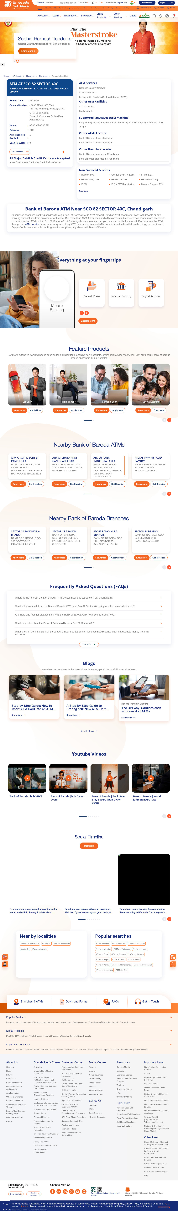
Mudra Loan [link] (65, 1022)
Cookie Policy (8, 1204)
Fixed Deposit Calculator (127, 1118)
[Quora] (84, 1191)
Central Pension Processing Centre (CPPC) (73, 1095)
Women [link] (86, 8)
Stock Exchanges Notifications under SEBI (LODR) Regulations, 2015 (45, 1079)
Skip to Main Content (68, 3)
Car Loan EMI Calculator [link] (85, 1049)
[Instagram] (58, 1191)
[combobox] (173, 957)
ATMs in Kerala (102, 965)
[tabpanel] (89, 40)
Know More (27, 51)
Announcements (96, 1094)
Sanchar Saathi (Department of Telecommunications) (153, 1119)
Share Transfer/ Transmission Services (44, 1094)
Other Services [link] (118, 16)
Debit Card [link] (11, 1036)
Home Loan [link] (26, 1022)
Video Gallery (95, 1082)
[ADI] (5, 964)
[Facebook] (52, 1191)
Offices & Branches (14, 1097)
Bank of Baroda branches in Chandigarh (99, 154)
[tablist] (89, 1032)
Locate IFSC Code (136, 944)
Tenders (120, 1085)
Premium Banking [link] (64, 8)
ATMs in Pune (102, 954)
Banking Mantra (123, 1067)
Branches (93, 1105)
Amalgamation (12, 1093)
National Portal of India (154, 1167)
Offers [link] (133, 16)
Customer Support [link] (145, 7)
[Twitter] (71, 1191)
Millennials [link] (48, 8)
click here (24, 1206)
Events (92, 1071)
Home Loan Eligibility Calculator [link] (134, 1049)
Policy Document (41, 1141)
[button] (154, 16)
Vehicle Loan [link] (53, 1022)
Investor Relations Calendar (46, 1134)
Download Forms (124, 1089)
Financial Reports (41, 1117)
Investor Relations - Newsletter (42, 1128)
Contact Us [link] (160, 7)
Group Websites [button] (15, 1194)
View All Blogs (87, 731)
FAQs (119, 1093)
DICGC (94, 1195)
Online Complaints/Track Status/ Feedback (72, 1085)
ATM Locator (17, 76)
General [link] (40, 8)
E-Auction (121, 1071)
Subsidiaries (147, 3)
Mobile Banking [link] (35, 1036)
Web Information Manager (155, 1171)
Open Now (159, 410)
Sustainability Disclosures (45, 1109)
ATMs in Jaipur (102, 959)
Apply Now (35, 410)
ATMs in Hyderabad (143, 965)
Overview (10, 1067)
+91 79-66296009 (40, 113)
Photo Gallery (95, 1079)
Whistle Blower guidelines (155, 1164)
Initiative (9, 1075)
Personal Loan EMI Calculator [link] (19, 1049)
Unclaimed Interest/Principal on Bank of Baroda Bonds (46, 1104)
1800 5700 (36, 105)
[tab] (89, 1017)
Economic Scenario (125, 1075)
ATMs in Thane (139, 949)
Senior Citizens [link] (95, 8)
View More (86, 644)
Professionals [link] (77, 8)
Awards (92, 1067)
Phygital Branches (97, 1117)
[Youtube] (77, 1191)
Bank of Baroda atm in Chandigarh (96, 138)
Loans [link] (56, 16)
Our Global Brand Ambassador (14, 1087)
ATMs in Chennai (118, 954)
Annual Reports (40, 1113)
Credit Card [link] (22, 1036)
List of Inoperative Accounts (156, 1100)
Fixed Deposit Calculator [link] (108, 1049)
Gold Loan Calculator (126, 1122)
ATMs (91, 1109)
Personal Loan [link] (12, 1022)
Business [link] (49, 2)
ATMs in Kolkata (136, 954)
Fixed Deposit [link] (95, 1022)
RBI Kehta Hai (67, 1080)
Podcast (92, 1086)
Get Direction (35, 484)
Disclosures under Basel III (45, 1145)
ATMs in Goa (121, 970)
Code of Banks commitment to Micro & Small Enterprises (156, 1151)
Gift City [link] (126, 8)
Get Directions (17, 152)
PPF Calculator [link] (66, 1049)
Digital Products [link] (101, 16)
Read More (83, 191)
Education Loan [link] (39, 1022)
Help (146, 1175)
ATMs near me (102, 944)
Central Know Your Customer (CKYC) (69, 1105)
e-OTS (147, 1073)
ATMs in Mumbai (103, 949)
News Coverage (96, 1075)
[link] (144, 16)
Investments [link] (70, 16)
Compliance (11, 1079)
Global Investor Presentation (40, 1150)
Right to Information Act (71, 1100)
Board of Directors (14, 1082)
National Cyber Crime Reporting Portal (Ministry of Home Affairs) (156, 1128)
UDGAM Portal (150, 1084)
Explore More (88, 321)
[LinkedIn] (65, 1191)
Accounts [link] (42, 16)
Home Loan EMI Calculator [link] (46, 1049)
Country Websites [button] (33, 1194)
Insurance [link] (86, 16)
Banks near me (118, 944)
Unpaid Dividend (41, 1099)
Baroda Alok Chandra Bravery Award (15, 1112)
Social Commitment (14, 1101)
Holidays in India (68, 1090)
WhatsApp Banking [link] (68, 1036)
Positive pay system (70, 1125)
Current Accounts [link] (127, 1022)
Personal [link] (41, 2)
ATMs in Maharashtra (122, 965)
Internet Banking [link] (51, 1036)
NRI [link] (55, 8)
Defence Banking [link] (108, 8)
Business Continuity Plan (72, 1121)
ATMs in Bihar (133, 959)
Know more (19, 410)
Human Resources (14, 1117)
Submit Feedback (69, 1129)
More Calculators (124, 1126)
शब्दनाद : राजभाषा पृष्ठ (124, 1097)
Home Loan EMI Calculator (128, 1114)
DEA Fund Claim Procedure (73, 1117)
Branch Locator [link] (85, 1036)
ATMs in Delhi (118, 959)
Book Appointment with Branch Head (71, 1134)
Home (6, 76)
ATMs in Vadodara (122, 949)
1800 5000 (48, 105)
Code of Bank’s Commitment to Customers (73, 1112)
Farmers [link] (118, 8)
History (9, 1071)
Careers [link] (172, 7)
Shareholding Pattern (43, 1138)
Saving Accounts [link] (80, 1022)
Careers (9, 1121)
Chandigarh (30, 76)
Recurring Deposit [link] (110, 1022)
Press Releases (96, 1090)
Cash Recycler (95, 1113)
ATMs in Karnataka (104, 970)
